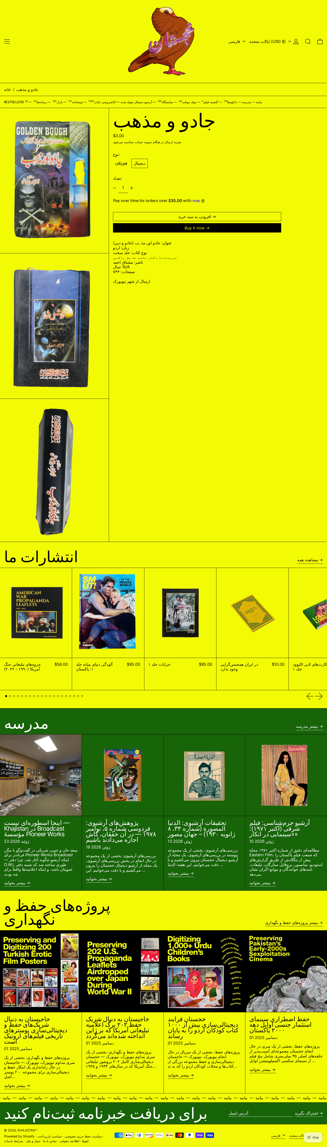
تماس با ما (50, 1141)
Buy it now (195, 228)
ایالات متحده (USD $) (268, 41)
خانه (7, 89)
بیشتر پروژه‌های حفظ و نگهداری (291, 922)
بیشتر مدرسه (307, 726)
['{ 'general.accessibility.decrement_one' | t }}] (114, 188)
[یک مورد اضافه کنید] (131, 188)
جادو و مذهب (27, 89)
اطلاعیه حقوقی (69, 1141)
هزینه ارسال (173, 142)
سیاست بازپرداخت (49, 1136)
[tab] (6, 696)
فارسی (234, 41)
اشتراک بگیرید (306, 1113)
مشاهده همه (307, 559)
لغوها (85, 1141)
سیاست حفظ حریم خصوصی (83, 1136)
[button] (308, 41)
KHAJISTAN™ (27, 1130)
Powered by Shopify (19, 1136)
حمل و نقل (33, 1141)
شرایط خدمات (13, 1141)
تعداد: (117, 178)
